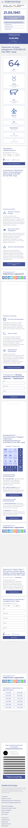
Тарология (8, 29)
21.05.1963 (20, 701)
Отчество (5, 618)
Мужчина (7, 159)
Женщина (17, 159)
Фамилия (5, 386)
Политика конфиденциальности (11, 802)
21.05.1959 (8, 701)
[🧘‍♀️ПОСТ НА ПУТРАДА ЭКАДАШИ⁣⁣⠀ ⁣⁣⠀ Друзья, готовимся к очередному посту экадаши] (14, 768)
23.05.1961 (8, 695)
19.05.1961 (19, 695)
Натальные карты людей (8, 808)
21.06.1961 (8, 698)
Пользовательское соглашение (10, 800)
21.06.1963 (20, 704)
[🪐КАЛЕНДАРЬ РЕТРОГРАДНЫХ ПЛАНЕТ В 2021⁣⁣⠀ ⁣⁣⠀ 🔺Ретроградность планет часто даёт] (14, 771)
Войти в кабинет (6, 810)
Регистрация (5, 812)
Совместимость (6, 824)
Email (4, 391)
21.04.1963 (20, 707)
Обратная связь (6, 798)
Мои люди (4, 814)
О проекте (4, 796)
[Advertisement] (14, 193)
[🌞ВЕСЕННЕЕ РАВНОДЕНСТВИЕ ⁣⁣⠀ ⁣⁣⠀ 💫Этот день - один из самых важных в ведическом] (14, 757)
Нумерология (9, 27)
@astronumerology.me (14, 748)
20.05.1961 (20, 692)
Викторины (4, 826)
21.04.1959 (8, 707)
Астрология (8, 24)
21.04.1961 (19, 698)
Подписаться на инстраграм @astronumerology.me (13, 777)
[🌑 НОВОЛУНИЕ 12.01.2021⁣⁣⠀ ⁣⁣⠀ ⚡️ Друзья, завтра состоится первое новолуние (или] (14, 773)
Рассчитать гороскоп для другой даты (14, 17)
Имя (4, 381)
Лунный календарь (7, 806)
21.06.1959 (8, 704)
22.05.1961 (8, 692)
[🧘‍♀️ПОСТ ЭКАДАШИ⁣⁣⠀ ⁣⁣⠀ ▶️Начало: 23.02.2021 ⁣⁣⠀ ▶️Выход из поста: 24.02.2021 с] (14, 761)
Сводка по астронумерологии (14, 22)
